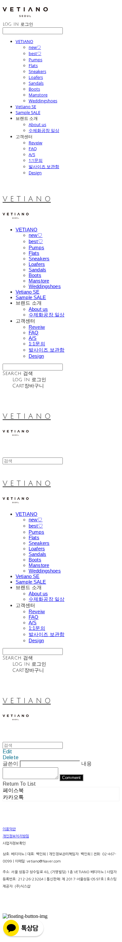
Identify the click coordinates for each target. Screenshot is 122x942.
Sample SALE (28, 112)
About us (37, 124)
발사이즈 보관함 (44, 166)
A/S (32, 154)
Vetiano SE (26, 106)
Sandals (36, 83)
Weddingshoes (43, 101)
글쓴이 (10, 763)
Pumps (35, 60)
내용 (86, 763)
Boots (34, 89)
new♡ (35, 47)
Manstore (38, 95)
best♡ (35, 53)
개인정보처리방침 (16, 836)
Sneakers (37, 71)
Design (35, 173)
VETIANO (24, 41)
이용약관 (9, 829)
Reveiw (35, 143)
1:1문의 (36, 160)
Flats (33, 65)
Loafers (36, 77)
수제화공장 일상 (44, 130)
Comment (71, 777)
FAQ (33, 149)
